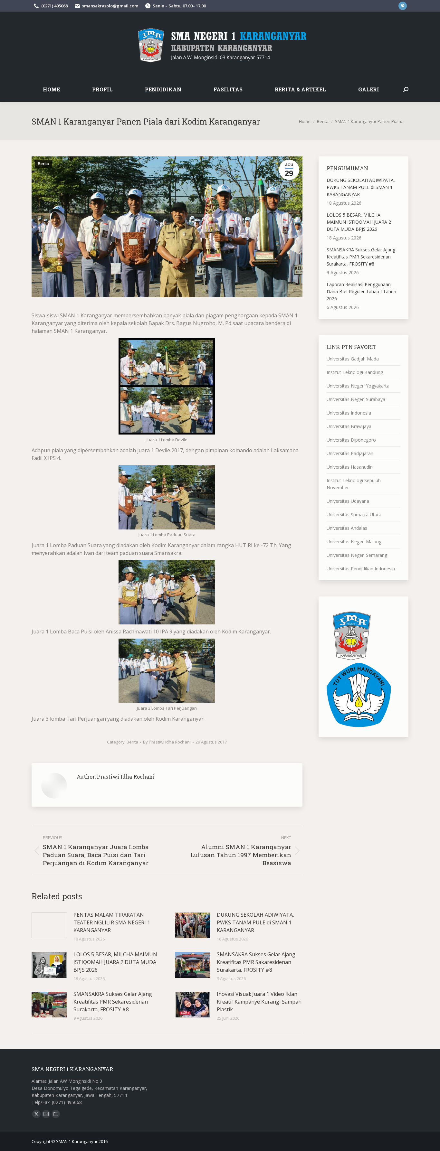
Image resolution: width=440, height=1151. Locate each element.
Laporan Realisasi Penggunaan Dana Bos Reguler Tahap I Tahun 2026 (361, 291)
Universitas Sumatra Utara (354, 514)
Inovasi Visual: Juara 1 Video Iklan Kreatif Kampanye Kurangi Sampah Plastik (259, 1001)
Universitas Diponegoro (351, 440)
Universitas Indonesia (349, 413)
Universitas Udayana (348, 501)
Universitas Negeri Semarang (357, 555)
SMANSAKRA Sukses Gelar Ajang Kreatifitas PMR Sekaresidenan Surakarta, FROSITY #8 (112, 1001)
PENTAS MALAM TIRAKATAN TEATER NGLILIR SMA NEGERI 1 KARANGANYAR (111, 922)
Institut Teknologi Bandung (355, 372)
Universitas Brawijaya (349, 426)
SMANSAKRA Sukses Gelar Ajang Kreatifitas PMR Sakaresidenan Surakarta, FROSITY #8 (256, 962)
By (167, 742)
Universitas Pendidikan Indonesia (361, 569)
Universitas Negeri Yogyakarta (358, 386)
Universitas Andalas (347, 528)
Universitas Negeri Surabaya (356, 399)
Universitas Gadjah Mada (353, 359)
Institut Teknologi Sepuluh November (354, 484)
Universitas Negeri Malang (354, 541)
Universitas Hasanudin (350, 467)
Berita (43, 164)
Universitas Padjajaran (350, 453)
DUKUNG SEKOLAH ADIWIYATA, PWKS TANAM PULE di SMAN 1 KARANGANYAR (255, 922)
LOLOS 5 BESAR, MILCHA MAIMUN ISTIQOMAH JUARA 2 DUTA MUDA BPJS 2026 (115, 962)
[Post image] (49, 925)
